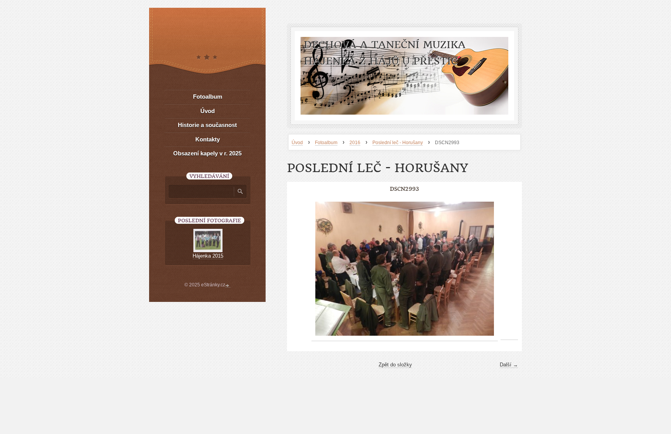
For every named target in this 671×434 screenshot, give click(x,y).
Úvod (297, 142)
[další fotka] (509, 269)
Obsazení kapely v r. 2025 (207, 153)
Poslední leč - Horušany (397, 142)
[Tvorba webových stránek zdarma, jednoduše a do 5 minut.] (228, 286)
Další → (509, 365)
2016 (354, 142)
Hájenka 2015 (208, 256)
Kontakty (207, 139)
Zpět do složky (395, 365)
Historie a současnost (207, 125)
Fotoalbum (326, 142)
